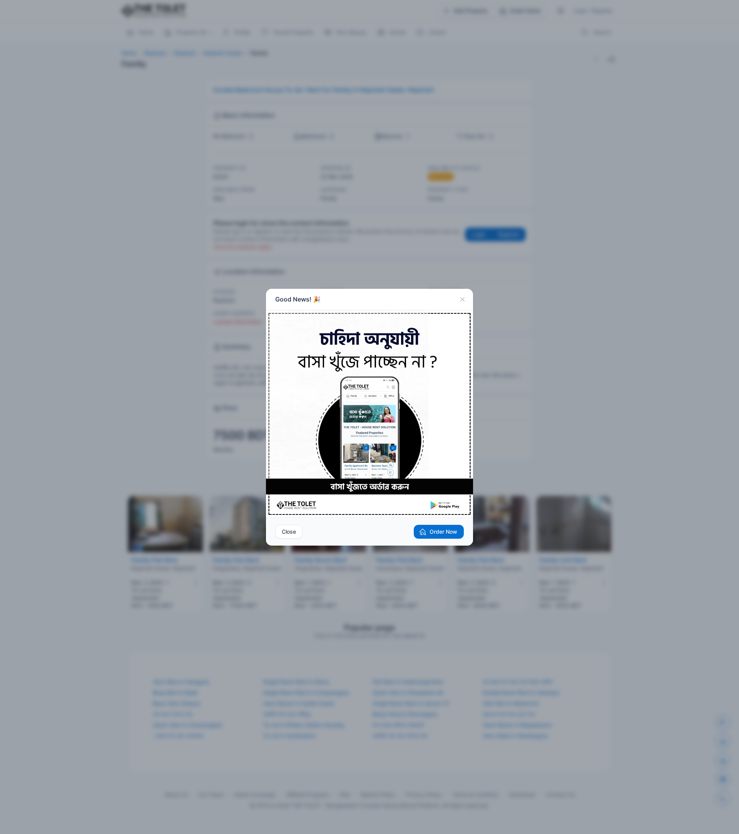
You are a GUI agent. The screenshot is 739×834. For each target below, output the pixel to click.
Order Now (443, 531)
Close (289, 531)
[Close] (462, 299)
